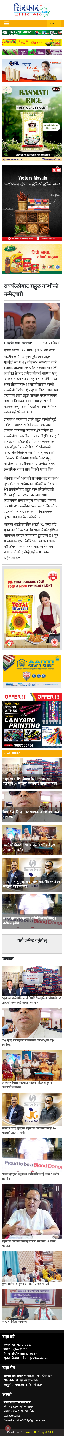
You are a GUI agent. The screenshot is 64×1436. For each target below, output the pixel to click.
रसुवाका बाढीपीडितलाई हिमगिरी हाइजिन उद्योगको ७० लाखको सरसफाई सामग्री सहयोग (30, 781)
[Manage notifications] (8, 1428)
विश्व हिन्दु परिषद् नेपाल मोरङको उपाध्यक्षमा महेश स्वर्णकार (31, 814)
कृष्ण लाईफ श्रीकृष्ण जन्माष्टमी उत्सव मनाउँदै (25, 1283)
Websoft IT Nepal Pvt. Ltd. (41, 1432)
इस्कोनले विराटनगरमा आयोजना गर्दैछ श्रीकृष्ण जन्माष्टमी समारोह (29, 848)
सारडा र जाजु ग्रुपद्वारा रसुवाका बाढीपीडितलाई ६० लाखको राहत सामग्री (31, 884)
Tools (52, 23)
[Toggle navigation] (6, 23)
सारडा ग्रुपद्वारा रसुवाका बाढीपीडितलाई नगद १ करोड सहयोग (29, 921)
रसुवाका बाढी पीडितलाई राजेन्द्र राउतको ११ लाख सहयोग (28, 1244)
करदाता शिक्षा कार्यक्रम (14, 1321)
